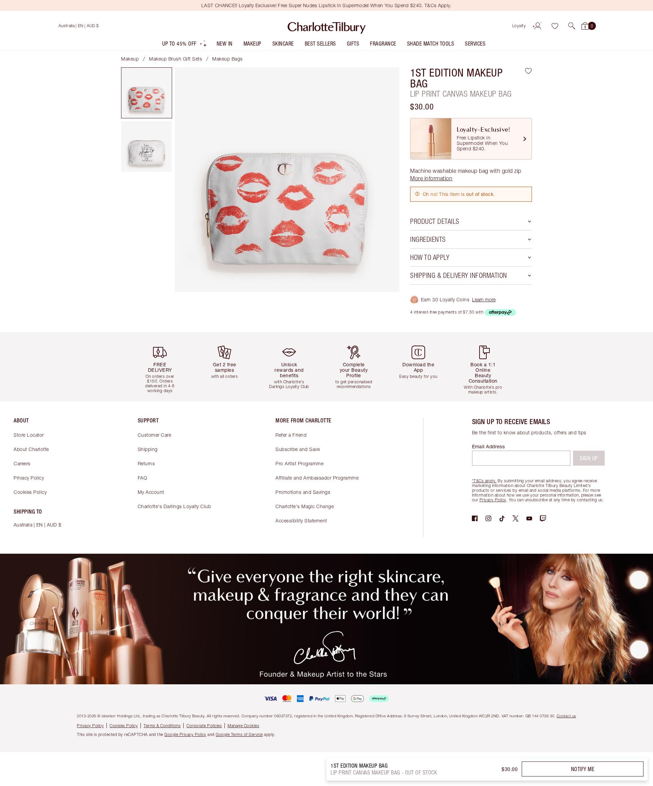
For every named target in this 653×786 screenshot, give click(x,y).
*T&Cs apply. (484, 480)
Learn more (484, 299)
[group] (165, 366)
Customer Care (154, 435)
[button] (572, 26)
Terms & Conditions (162, 725)
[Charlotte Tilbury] (326, 25)
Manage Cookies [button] (243, 725)
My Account (151, 492)
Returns (146, 463)
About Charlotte (31, 449)
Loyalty (519, 25)
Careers (22, 463)
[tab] (146, 92)
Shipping (148, 449)
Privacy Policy (29, 478)
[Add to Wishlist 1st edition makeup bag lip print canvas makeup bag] (528, 70)
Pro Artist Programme (299, 463)
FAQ (142, 478)
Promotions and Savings (302, 492)
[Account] (538, 26)
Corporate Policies (204, 725)
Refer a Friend (290, 435)
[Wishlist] (555, 26)
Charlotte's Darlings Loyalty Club (174, 506)
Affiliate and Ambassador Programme (316, 478)
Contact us (566, 716)
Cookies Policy (30, 492)
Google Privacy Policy (185, 734)
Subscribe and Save (297, 449)
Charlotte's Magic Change (304, 506)
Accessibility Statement (301, 520)
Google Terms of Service (239, 734)
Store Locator (29, 435)
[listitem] (184, 45)
